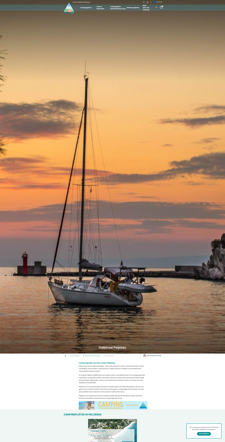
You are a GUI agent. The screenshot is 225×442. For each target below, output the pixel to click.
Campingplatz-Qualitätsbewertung (118, 8)
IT (151, 2)
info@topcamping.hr (83, 2)
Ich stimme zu (204, 434)
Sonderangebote (133, 7)
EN (144, 2)
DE (147, 2)
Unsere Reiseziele (100, 8)
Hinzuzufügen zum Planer (154, 355)
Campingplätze (86, 7)
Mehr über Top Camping (146, 8)
